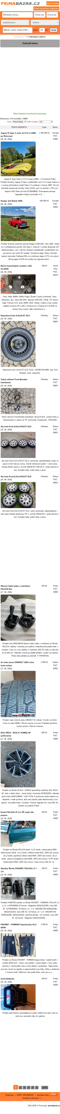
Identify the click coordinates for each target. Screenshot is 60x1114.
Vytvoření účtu (43, 1095)
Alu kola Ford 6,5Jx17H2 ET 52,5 (16, 426)
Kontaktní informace (30, 1098)
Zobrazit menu (30, 43)
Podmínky (9, 1095)
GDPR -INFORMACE (25, 1095)
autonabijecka (7, 979)
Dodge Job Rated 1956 (11, 201)
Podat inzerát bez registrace (46, 8)
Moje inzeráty (53, 3)
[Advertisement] (30, 77)
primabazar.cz (19, 37)
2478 (45, 1087)
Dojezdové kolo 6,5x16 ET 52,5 (15, 315)
